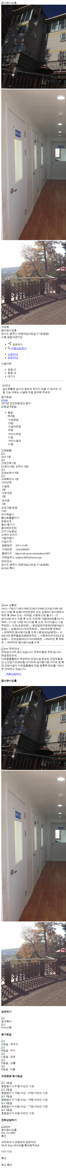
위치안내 (13, 357)
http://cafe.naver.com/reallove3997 (33, 553)
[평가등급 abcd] (4, 400)
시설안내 (13, 354)
